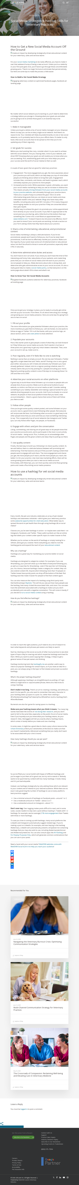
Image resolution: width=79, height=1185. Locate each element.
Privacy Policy (16, 1162)
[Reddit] (39, 861)
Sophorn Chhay (18, 955)
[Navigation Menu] (67, 3)
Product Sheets (17, 1160)
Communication (34, 15)
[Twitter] (39, 854)
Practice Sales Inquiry (48, 1137)
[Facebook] (39, 851)
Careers (14, 1158)
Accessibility (16, 1167)
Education (46, 15)
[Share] (39, 867)
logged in (24, 1109)
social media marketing (26, 62)
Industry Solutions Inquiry (49, 1139)
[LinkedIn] (39, 864)
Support (44, 1135)
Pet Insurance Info (18, 1169)
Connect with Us (46, 1133)
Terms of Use (16, 1165)
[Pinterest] (39, 857)
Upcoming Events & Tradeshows (52, 1144)
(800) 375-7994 (47, 1149)
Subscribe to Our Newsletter (50, 1141)
